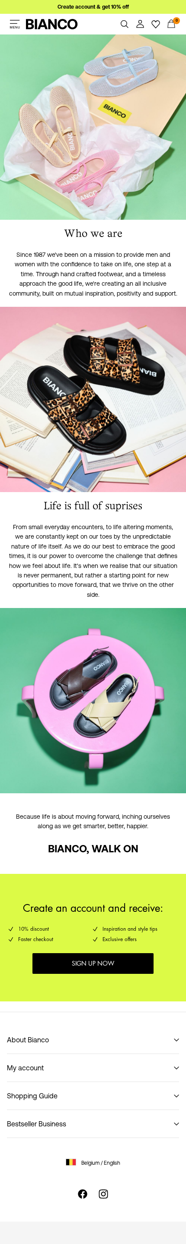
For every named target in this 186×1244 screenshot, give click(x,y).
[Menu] (14, 24)
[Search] (124, 24)
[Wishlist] (156, 24)
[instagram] (103, 1194)
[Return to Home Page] (52, 24)
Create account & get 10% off (93, 7)
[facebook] (83, 1194)
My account (25, 1068)
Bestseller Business (36, 1124)
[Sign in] (140, 24)
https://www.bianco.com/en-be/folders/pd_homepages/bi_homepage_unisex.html (83, 45)
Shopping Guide (32, 1096)
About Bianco (28, 1040)
